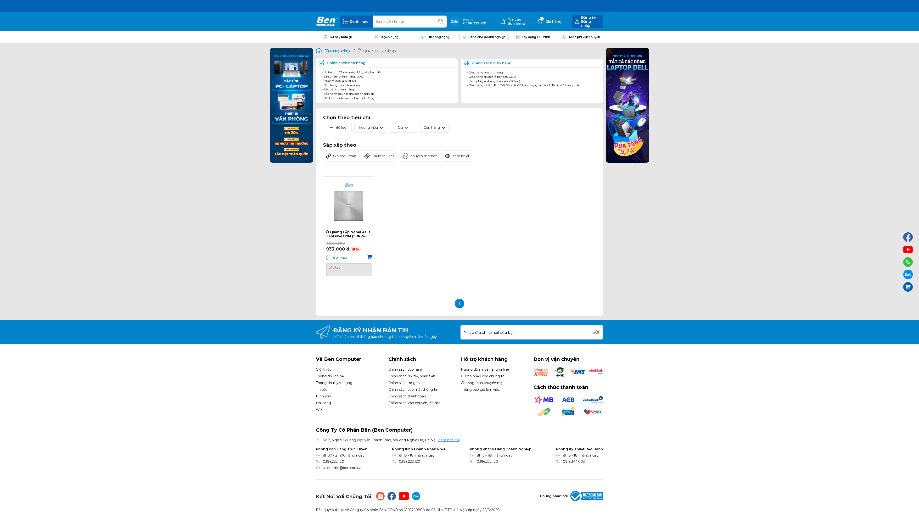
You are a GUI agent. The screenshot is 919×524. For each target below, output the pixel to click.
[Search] (441, 22)
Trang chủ (338, 50)
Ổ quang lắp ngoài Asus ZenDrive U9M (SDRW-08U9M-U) (348, 234)
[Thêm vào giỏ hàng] (369, 257)
